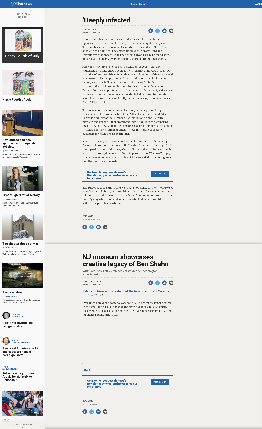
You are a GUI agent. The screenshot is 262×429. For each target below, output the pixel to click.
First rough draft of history (21, 195)
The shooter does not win (20, 243)
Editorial (96, 220)
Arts (86, 404)
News (87, 220)
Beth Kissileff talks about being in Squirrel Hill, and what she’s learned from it (21, 252)
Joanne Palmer (11, 199)
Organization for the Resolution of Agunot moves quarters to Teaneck (21, 155)
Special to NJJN (93, 282)
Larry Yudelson (11, 151)
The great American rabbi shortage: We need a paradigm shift (20, 352)
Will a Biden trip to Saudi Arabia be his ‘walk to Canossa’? (19, 376)
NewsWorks (95, 295)
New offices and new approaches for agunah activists (18, 143)
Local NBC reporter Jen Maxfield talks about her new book (20, 204)
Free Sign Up (160, 174)
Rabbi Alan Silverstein (21, 342)
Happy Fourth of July (22, 56)
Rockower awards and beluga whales (18, 324)
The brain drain (12, 292)
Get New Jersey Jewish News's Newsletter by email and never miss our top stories (112, 175)
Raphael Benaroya (10, 369)
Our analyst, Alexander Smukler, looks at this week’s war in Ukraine (21, 301)
